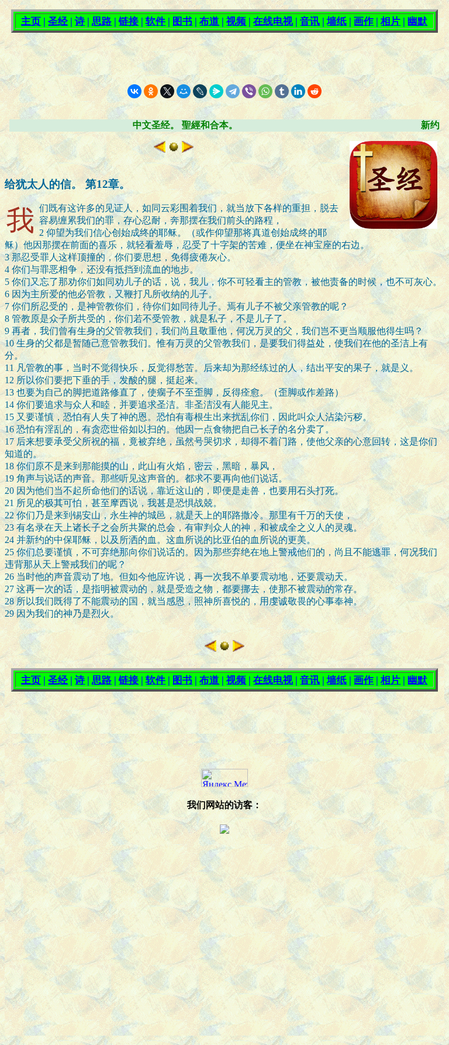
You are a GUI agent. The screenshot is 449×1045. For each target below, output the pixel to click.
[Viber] (249, 91)
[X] (167, 91)
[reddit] (315, 91)
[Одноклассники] (151, 91)
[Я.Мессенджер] (216, 91)
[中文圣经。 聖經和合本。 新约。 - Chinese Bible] (173, 149)
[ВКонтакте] (134, 91)
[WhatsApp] (265, 91)
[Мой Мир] (184, 91)
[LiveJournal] (200, 91)
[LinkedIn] (298, 91)
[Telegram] (233, 91)
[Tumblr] (282, 91)
